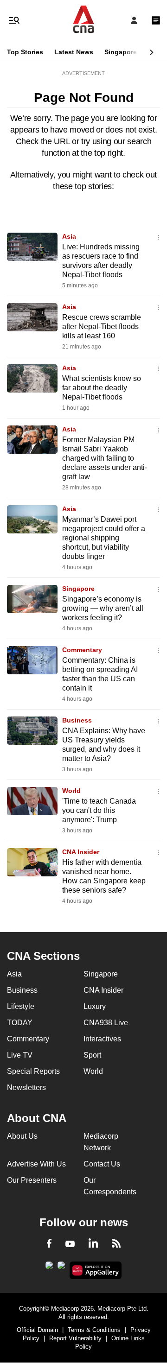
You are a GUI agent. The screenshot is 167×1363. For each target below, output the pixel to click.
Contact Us (102, 1164)
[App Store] (61, 1268)
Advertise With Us (36, 1164)
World (71, 790)
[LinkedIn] (93, 1244)
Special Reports (33, 1071)
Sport (92, 1055)
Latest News (73, 52)
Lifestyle (20, 1006)
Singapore (120, 52)
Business (77, 720)
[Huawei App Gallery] (96, 1270)
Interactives (102, 1039)
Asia (69, 236)
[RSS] (116, 1244)
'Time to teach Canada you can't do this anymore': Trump (99, 810)
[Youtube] (70, 1244)
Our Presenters (32, 1180)
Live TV (19, 1055)
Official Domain (37, 1329)
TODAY (19, 1023)
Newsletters (26, 1087)
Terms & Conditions (94, 1329)
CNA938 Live (106, 1023)
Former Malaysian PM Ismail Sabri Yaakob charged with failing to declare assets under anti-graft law (104, 458)
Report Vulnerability (75, 1338)
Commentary (82, 649)
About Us (22, 1136)
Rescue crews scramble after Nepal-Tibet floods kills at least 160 (101, 326)
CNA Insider (80, 852)
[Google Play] (49, 1268)
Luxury (95, 1006)
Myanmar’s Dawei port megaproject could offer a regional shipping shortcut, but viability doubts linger (103, 537)
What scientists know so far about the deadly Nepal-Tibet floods (101, 387)
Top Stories (25, 52)
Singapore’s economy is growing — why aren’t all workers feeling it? (102, 608)
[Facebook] (49, 1244)
